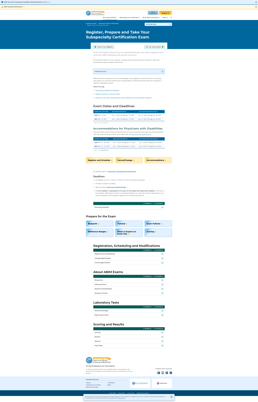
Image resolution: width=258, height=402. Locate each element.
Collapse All (159, 203)
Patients (88, 382)
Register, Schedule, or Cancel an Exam (108, 94)
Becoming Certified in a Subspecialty (109, 23)
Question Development (103, 289)
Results (97, 337)
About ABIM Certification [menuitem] (151, 17)
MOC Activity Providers (92, 387)
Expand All (148, 203)
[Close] (171, 397)
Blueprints (99, 280)
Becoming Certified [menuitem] (109, 17)
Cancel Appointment (102, 262)
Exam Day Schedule (102, 207)
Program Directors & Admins (93, 385)
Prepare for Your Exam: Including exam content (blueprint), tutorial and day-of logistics (124, 97)
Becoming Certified (91, 23)
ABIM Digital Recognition (143, 393)
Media (109, 385)
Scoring (97, 332)
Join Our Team (130, 393)
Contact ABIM (112, 393)
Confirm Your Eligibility (105, 47)
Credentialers (111, 382)
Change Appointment (103, 258)
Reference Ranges (101, 310)
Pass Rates (99, 345)
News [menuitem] (165, 18)
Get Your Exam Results (153, 47)
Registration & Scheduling (105, 254)
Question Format (101, 293)
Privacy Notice (121, 398)
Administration (100, 284)
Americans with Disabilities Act (141, 134)
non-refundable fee (103, 150)
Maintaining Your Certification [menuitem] (129, 17)
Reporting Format (101, 315)
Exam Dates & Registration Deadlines (107, 90)
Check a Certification (153, 13)
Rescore (98, 341)
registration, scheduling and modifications (122, 171)
